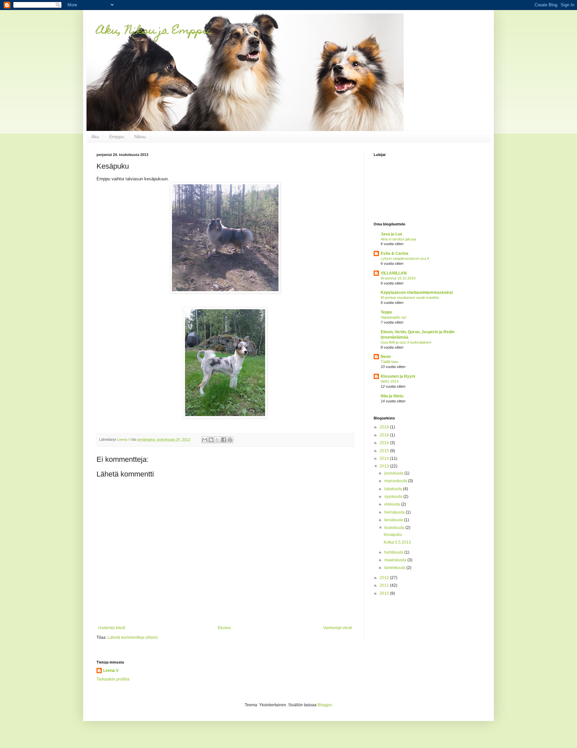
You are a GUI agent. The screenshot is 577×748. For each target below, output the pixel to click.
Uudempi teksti (111, 627)
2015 (385, 450)
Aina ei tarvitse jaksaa (398, 239)
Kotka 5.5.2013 (397, 542)
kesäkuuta (394, 520)
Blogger (325, 705)
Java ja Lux (391, 234)
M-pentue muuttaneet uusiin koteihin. (410, 298)
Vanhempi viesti (337, 627)
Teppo (386, 312)
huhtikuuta (394, 552)
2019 (385, 427)
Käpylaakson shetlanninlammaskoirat (417, 292)
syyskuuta (393, 496)
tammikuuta (395, 567)
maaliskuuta (395, 560)
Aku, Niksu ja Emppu (153, 31)
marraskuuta (396, 481)
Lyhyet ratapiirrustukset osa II (405, 258)
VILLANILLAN (394, 273)
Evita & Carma (394, 253)
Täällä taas (389, 362)
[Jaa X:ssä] (217, 439)
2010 (385, 593)
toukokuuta (394, 527)
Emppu (116, 136)
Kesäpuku (393, 534)
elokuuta (392, 504)
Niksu (140, 136)
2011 (385, 585)
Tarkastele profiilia (113, 679)
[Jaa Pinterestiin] (230, 439)
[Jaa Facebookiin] (223, 439)
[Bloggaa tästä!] (211, 439)
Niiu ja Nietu (392, 396)
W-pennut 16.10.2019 (398, 278)
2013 (385, 466)
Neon (386, 356)
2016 (385, 442)
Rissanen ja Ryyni (398, 376)
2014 (385, 458)
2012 (385, 577)
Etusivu (224, 627)
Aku (95, 136)
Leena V (111, 670)
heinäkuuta (395, 512)
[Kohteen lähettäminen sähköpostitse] (204, 439)
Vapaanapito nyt (393, 317)
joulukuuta (394, 473)
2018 (385, 435)
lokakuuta (393, 489)
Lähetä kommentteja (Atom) (133, 637)
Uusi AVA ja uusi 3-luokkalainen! (406, 342)
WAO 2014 (389, 381)
